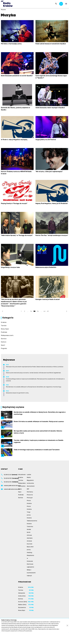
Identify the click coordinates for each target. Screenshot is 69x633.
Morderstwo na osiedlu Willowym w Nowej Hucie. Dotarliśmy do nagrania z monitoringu (40, 413)
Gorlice (20, 497)
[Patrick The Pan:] (51, 223)
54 (31, 311)
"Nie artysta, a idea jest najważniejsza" (49, 171)
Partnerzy (30, 492)
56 (38, 311)
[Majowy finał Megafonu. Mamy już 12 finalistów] (51, 191)
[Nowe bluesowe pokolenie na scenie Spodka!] (17, 63)
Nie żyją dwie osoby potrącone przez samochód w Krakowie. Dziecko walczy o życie (38, 432)
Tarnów (20, 480)
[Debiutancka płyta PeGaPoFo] (51, 255)
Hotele (29, 529)
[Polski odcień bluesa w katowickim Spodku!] (51, 31)
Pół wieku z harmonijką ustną (11, 44)
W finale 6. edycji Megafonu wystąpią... (14, 139)
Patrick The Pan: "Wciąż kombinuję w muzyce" (51, 235)
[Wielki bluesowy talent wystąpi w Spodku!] (51, 95)
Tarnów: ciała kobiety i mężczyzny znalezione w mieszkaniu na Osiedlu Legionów (38, 441)
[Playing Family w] (17, 191)
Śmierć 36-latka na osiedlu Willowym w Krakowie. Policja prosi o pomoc (39, 421)
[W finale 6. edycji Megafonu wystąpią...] (17, 127)
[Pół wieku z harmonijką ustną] (17, 31)
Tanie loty (30, 526)
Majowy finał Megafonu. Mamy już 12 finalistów (51, 203)
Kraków (20, 477)
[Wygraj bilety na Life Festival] (51, 127)
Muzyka (3, 9)
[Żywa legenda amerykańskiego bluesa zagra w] (51, 63)
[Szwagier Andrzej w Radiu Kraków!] (51, 287)
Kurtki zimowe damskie (29, 535)
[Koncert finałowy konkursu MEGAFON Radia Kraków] (17, 159)
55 (34, 311)
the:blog (29, 552)
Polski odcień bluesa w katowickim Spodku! (50, 44)
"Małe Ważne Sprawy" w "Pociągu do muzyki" (17, 235)
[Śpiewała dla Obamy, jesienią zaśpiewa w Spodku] (17, 95)
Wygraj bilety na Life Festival (45, 139)
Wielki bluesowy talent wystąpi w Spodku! (50, 107)
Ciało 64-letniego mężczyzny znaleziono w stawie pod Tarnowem (37, 450)
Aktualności (22, 474)
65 (48, 311)
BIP (28, 489)
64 (44, 311)
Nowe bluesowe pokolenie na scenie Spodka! (16, 76)
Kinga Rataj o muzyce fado (10, 267)
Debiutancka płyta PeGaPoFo (45, 267)
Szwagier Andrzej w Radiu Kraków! (47, 299)
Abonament (30, 486)
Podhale (21, 495)
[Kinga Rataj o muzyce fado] (17, 255)
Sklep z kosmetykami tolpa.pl (31, 572)
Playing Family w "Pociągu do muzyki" (14, 203)
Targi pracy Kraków (29, 515)
